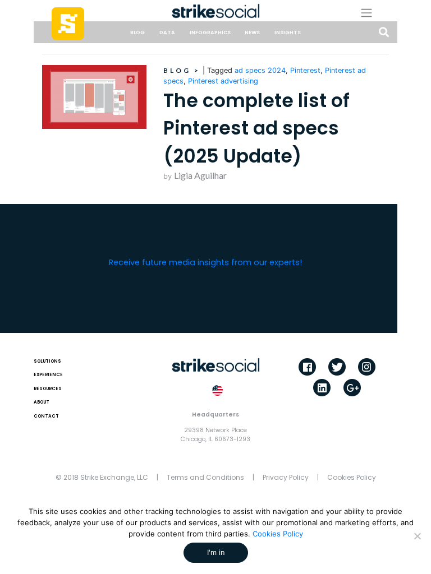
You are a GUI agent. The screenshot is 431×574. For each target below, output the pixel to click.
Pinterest (305, 70)
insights (287, 32)
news (252, 32)
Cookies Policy (351, 477)
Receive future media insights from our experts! (205, 262)
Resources (48, 389)
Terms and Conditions (205, 477)
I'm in (215, 552)
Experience (48, 375)
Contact (46, 416)
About (41, 402)
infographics (210, 32)
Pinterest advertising (223, 81)
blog (137, 32)
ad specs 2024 (260, 70)
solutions (47, 361)
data (167, 32)
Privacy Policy (286, 477)
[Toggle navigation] (374, 12)
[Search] (383, 33)
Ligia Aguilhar (200, 175)
